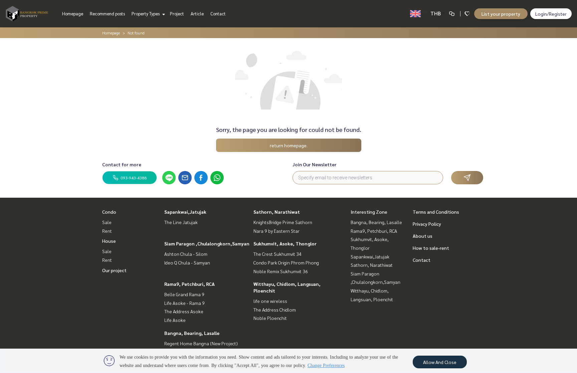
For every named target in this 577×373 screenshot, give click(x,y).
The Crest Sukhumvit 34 (277, 254)
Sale (107, 222)
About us (422, 236)
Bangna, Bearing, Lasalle (191, 333)
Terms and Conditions (436, 212)
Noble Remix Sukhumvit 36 (280, 271)
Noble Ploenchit (270, 318)
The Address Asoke (183, 311)
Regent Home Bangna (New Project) (201, 343)
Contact (218, 13)
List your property (501, 14)
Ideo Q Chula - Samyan (187, 262)
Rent (107, 231)
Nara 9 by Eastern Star (276, 231)
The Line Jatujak (181, 222)
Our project (114, 270)
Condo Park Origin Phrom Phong (286, 262)
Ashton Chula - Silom (185, 254)
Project (177, 13)
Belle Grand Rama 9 (184, 294)
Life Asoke (175, 320)
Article (197, 13)
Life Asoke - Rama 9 (184, 303)
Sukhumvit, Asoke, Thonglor (285, 243)
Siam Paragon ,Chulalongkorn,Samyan (206, 243)
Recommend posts (107, 13)
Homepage (72, 13)
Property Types (146, 13)
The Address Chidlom (274, 310)
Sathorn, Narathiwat (276, 212)
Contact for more (121, 164)
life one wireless (270, 301)
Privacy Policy (427, 224)
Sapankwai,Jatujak (185, 212)
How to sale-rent (431, 248)
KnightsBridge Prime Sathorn (282, 222)
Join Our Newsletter (315, 164)
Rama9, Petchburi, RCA (189, 284)
